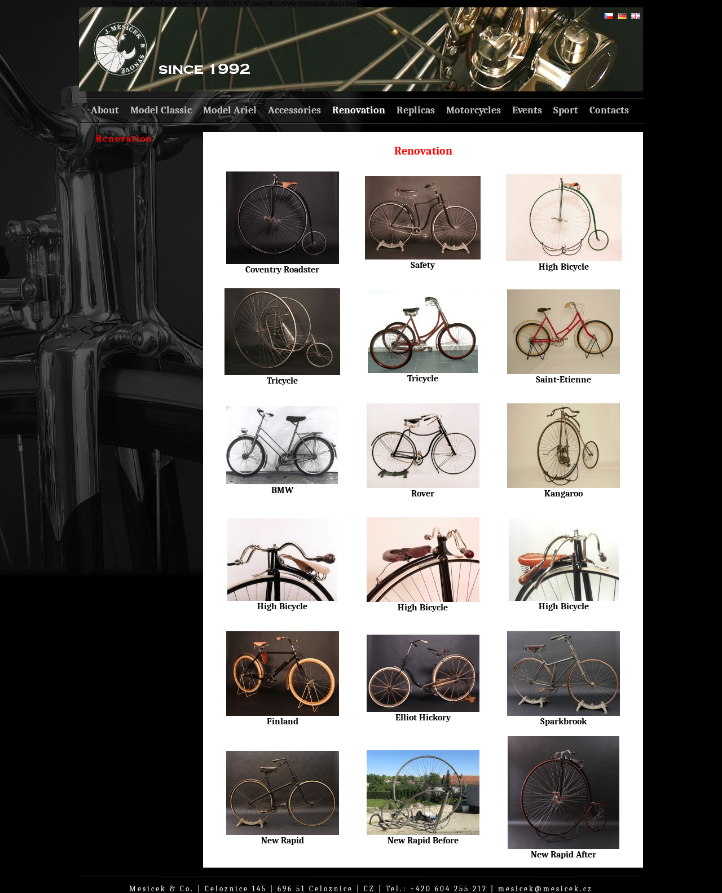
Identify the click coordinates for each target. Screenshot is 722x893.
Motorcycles (473, 110)
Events (527, 110)
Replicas (416, 110)
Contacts (609, 110)
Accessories (294, 110)
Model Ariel (230, 110)
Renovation (358, 110)
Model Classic (161, 110)
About (105, 110)
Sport (565, 110)
